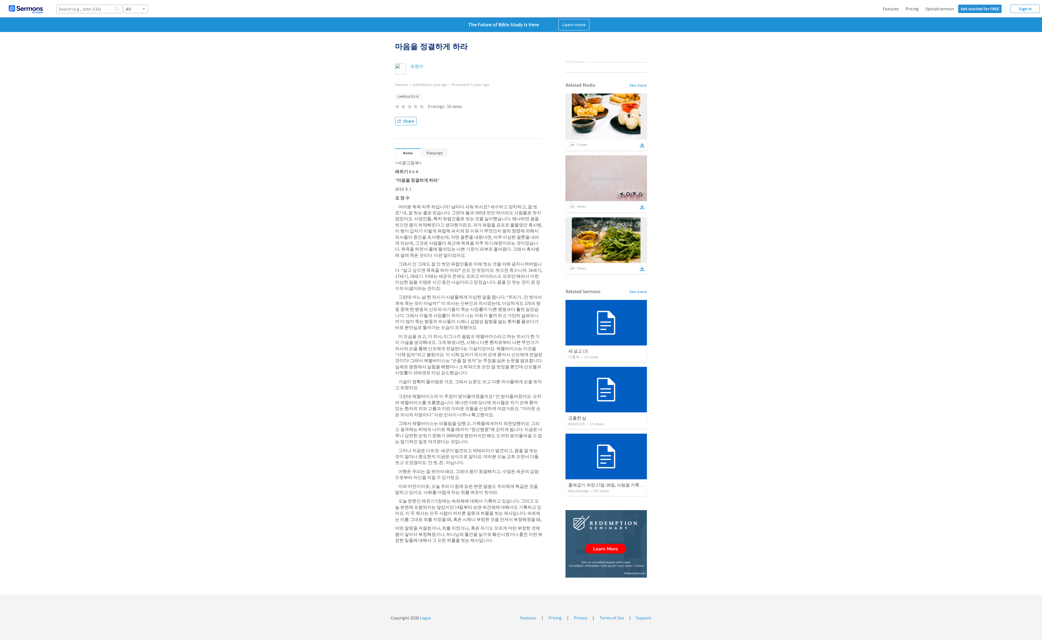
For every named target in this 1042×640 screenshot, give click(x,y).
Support (643, 617)
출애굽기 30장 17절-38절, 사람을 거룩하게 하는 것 (615, 485)
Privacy (580, 617)
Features (891, 8)
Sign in (1025, 8)
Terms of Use (611, 617)
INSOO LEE (576, 423)
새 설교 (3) (578, 351)
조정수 (416, 66)
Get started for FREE (980, 8)
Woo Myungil (578, 490)
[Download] (642, 145)
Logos (425, 617)
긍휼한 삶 (577, 418)
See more (638, 85)
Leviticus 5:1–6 (408, 96)
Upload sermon (939, 8)
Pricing (912, 8)
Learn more (574, 24)
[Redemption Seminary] (606, 544)
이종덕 (574, 356)
